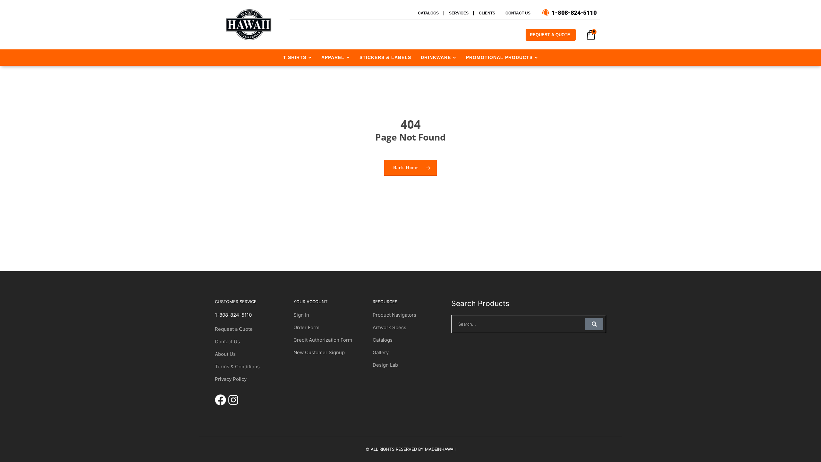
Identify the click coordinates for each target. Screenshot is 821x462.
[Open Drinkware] (454, 57)
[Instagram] (233, 400)
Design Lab (385, 365)
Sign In (301, 315)
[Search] (594, 324)
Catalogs (383, 340)
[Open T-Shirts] (310, 57)
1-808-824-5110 (233, 315)
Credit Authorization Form (322, 340)
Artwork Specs (389, 327)
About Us (225, 354)
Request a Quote (234, 329)
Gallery (381, 352)
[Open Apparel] (348, 57)
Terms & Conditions (237, 367)
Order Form (306, 327)
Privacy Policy (231, 379)
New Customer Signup (319, 352)
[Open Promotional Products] (536, 57)
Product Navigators (394, 315)
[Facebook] (220, 400)
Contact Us (227, 341)
